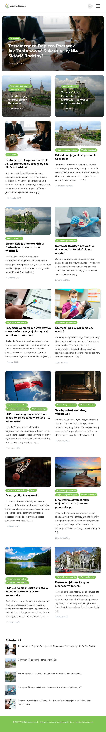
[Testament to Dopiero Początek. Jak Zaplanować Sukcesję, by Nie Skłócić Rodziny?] (10, 649)
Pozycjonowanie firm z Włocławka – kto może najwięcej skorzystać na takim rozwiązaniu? (28, 331)
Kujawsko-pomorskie (66, 240)
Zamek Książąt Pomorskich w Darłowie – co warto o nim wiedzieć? (74, 98)
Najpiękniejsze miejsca (20, 86)
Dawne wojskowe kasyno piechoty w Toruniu (72, 584)
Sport (32, 490)
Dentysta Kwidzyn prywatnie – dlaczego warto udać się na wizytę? (75, 249)
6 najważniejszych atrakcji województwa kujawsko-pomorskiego (72, 503)
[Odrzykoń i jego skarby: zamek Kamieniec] (10, 663)
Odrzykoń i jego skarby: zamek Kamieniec (18, 99)
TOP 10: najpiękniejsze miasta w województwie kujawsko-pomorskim (26, 591)
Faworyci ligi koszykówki (21, 495)
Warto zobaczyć (17, 90)
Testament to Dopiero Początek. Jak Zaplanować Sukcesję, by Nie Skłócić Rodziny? (43, 51)
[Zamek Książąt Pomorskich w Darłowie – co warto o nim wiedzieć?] (10, 677)
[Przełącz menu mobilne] (98, 6)
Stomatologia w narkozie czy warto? (74, 329)
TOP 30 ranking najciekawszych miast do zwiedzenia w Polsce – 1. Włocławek (28, 417)
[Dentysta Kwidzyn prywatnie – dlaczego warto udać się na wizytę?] (10, 690)
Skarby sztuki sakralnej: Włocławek (71, 412)
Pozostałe (14, 38)
